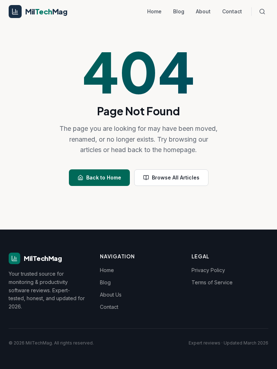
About (203, 11)
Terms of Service (212, 282)
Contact (232, 11)
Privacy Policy (208, 270)
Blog (178, 11)
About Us (111, 295)
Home (154, 11)
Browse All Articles (175, 177)
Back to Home (103, 177)
